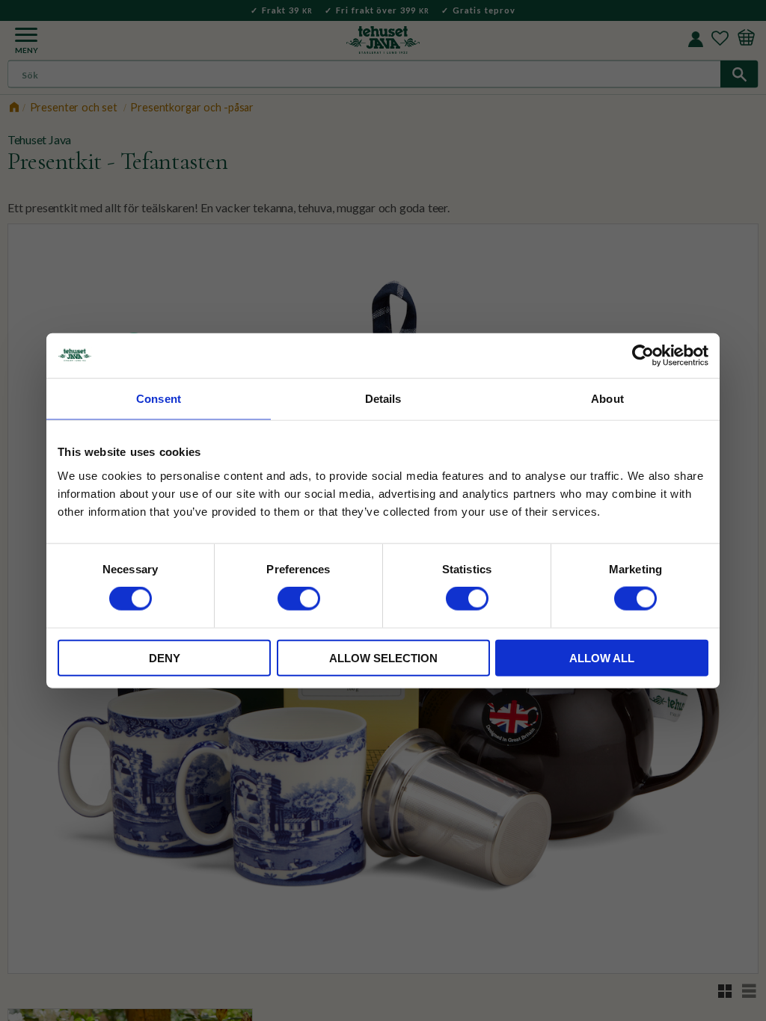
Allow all (601, 657)
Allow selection (383, 657)
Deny (164, 657)
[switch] (299, 599)
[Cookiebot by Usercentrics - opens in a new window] (642, 356)
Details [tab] (383, 398)
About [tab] (607, 398)
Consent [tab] (158, 398)
